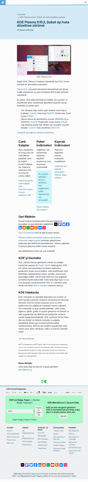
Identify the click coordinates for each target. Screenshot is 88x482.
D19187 (30, 116)
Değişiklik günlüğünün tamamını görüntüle (35, 132)
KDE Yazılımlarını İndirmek (59, 438)
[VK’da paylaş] (40, 227)
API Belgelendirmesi (28, 432)
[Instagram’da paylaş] (44, 227)
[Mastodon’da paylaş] (60, 224)
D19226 (64, 122)
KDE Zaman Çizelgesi (73, 443)
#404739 (55, 128)
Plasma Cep (11, 440)
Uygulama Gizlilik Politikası (59, 450)
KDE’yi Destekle (40, 285)
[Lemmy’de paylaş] (28, 227)
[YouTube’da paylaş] (32, 227)
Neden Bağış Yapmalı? (28, 401)
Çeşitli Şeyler (42, 445)
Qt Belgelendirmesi (28, 437)
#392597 (50, 113)
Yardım (55, 434)
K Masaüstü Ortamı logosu (31, 476)
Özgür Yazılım (45, 265)
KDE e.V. (72, 434)
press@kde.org (25, 370)
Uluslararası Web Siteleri (75, 452)
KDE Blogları (42, 436)
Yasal (73, 476)
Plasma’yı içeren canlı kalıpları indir (25, 184)
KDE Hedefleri (27, 441)
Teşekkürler (42, 448)
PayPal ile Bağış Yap (38, 411)
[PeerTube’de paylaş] (36, 227)
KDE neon (10, 443)
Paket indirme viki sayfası (42, 208)
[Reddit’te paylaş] (24, 227)
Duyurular (21, 14)
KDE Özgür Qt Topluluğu (74, 438)
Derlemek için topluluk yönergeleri (61, 169)
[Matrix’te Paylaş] (56, 224)
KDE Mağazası (74, 431)
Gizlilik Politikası (58, 445)
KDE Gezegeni (43, 439)
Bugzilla (36, 240)
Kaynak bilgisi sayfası (61, 176)
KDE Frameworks (13, 437)
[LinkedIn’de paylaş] (20, 227)
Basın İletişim (42, 442)
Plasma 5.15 (22, 89)
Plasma (9, 431)
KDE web (17, 474)
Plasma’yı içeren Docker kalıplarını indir (25, 192)
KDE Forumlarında (26, 233)
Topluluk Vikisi (58, 431)
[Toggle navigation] (85, 2)
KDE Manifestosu (75, 447)
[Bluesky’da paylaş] (64, 224)
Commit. (33, 113)
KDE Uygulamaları (13, 434)
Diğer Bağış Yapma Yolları (24, 420)
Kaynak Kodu (27, 444)
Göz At (63, 416)
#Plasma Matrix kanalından (30, 237)
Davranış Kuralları (59, 442)
